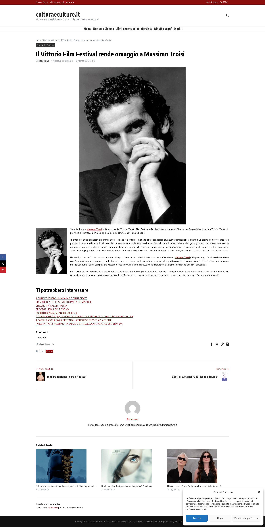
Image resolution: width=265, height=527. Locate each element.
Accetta (197, 518)
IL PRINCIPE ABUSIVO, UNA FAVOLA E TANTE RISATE (61, 298)
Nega (220, 518)
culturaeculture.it (58, 14)
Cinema (49, 351)
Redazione (43, 60)
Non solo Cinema (103, 28)
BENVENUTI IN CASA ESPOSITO (51, 305)
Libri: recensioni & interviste (134, 28)
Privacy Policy (42, 2)
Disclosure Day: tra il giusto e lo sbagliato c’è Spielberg (126, 486)
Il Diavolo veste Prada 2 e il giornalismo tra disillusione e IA (194, 486)
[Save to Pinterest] (3, 270)
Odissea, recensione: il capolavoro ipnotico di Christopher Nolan (66, 486)
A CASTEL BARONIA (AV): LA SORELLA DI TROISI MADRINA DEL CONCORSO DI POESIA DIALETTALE (84, 316)
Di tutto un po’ (163, 28)
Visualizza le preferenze (246, 518)
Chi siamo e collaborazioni (62, 2)
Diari (177, 28)
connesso (53, 507)
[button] (258, 492)
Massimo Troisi (94, 229)
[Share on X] (3, 263)
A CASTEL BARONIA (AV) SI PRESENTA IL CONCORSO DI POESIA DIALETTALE (73, 320)
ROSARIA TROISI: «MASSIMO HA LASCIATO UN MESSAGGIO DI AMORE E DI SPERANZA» (79, 323)
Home (87, 28)
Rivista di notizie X (182, 521)
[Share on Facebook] (3, 257)
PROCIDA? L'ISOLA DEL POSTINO (52, 309)
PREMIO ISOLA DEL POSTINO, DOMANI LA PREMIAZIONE (63, 302)
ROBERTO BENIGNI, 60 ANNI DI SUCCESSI (56, 313)
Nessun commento (63, 60)
